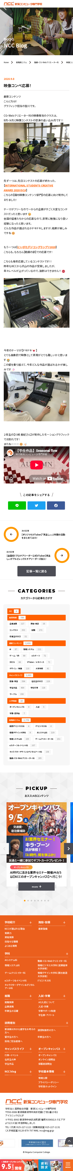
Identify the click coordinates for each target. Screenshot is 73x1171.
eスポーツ (39, 655)
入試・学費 (43, 1006)
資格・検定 (38, 623)
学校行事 (38, 687)
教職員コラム (19, 720)
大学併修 (42, 668)
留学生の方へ (11, 1036)
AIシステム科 (45, 732)
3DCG (15, 662)
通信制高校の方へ (47, 1030)
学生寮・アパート (46, 1014)
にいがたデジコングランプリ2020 (36, 247)
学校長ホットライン (47, 1086)
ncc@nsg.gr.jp (47, 1130)
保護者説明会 (45, 1063)
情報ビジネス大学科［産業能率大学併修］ (53, 967)
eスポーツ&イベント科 (16, 980)
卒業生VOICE (18, 636)
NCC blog (10, 1071)
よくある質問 (11, 945)
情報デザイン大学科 (20, 732)
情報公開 (42, 1077)
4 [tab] (35, 900)
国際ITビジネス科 (19, 726)
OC (13, 611)
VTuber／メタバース (38, 662)
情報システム (32, 649)
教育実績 (16, 617)
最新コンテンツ (20, 643)
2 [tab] (28, 900)
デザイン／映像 (19, 668)
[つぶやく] (36, 505)
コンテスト (17, 630)
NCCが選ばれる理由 (15, 928)
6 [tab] (41, 900)
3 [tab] (31, 900)
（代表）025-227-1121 (20, 1127)
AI (13, 649)
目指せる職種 (11, 941)
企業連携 (17, 623)
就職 (36, 630)
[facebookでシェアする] (56, 505)
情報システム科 (19, 738)
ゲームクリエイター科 (15, 972)
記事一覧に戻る (36, 571)
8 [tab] (48, 900)
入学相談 (16, 700)
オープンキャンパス (19, 706)
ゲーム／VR (17, 655)
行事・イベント (11, 1055)
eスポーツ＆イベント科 (22, 745)
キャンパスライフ (20, 675)
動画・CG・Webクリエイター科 (52, 960)
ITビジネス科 (43, 726)
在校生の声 (10, 1059)
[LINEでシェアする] (17, 505)
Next (68, 848)
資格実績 (9, 937)
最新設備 (42, 928)
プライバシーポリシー (48, 1082)
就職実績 (9, 1002)
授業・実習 (17, 681)
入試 (40, 706)
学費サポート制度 (47, 1010)
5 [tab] (38, 900)
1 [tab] (25, 900)
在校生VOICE (40, 681)
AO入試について (46, 1002)
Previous (4, 848)
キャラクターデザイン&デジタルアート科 (20, 986)
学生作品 (17, 687)
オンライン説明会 (46, 1059)
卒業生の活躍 (11, 1010)
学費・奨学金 (17, 713)
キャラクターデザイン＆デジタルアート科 (29, 751)
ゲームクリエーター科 (47, 738)
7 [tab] (45, 900)
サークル (17, 694)
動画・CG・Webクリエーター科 (26, 758)
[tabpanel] (37, 846)
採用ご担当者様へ (13, 1041)
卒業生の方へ (44, 1036)
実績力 (8, 933)
